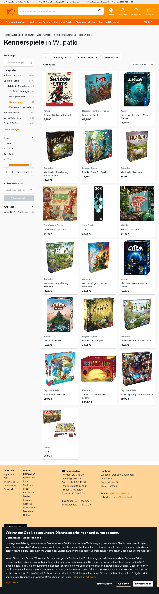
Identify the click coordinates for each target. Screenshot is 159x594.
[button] (19, 143)
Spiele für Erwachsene (65, 34)
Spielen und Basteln (29, 479)
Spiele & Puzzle (44, 34)
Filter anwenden (19, 198)
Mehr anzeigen (12, 129)
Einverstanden (143, 583)
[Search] (31, 62)
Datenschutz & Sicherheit (11, 487)
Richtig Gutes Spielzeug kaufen (19, 34)
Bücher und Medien (28, 494)
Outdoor (27, 515)
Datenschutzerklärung (84, 576)
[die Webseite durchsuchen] (99, 10)
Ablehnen (123, 583)
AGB (6, 478)
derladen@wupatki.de (121, 497)
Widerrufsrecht (11, 481)
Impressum (12, 582)
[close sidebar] (45, 57)
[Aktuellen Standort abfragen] (31, 190)
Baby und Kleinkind (27, 502)
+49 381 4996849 (119, 493)
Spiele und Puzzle (28, 487)
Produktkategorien (15, 22)
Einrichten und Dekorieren (30, 509)
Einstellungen (104, 583)
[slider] (6, 165)
